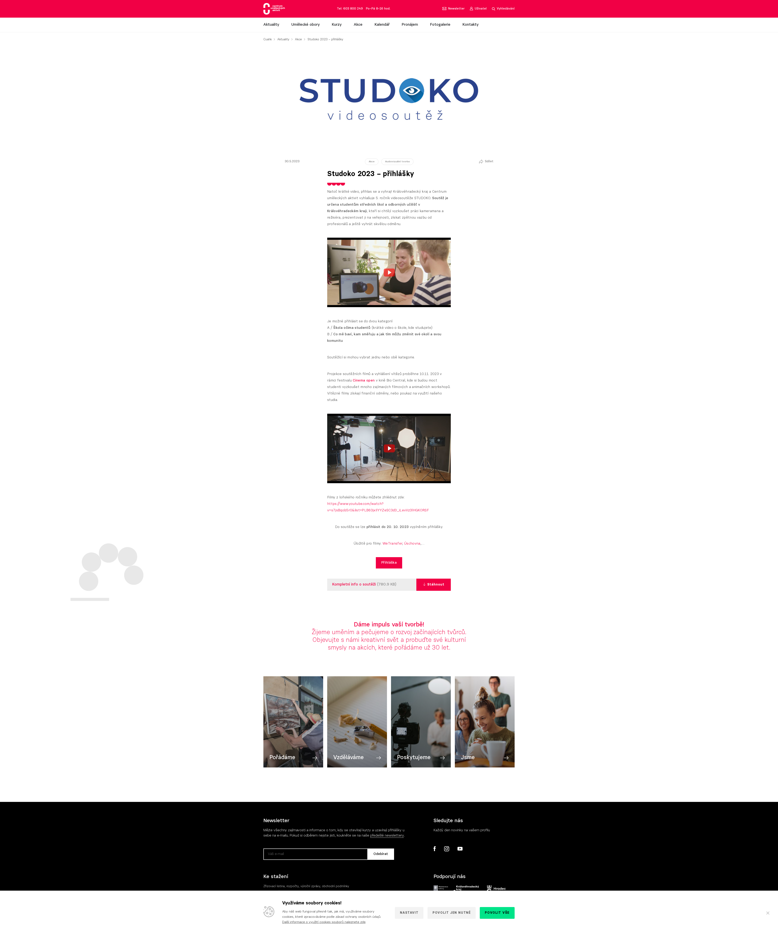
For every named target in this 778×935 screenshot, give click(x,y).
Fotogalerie (440, 25)
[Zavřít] (768, 913)
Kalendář (382, 25)
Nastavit (409, 913)
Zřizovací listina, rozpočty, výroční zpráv (291, 886)
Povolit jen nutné (452, 913)
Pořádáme (282, 758)
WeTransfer (392, 543)
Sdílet (489, 161)
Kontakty (471, 25)
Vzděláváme (348, 758)
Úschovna (412, 543)
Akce (358, 25)
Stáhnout (435, 584)
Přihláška (389, 562)
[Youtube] (459, 849)
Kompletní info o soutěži (354, 585)
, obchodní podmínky (334, 886)
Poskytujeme (414, 758)
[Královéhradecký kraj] (465, 889)
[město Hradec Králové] (496, 889)
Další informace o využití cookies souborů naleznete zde (323, 922)
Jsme (468, 758)
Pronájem (410, 25)
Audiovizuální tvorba (397, 161)
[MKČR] (441, 889)
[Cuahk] (274, 9)
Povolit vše (497, 913)
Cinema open (364, 380)
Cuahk (267, 39)
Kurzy (337, 25)
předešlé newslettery (387, 836)
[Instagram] (446, 849)
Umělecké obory (305, 25)
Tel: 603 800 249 (350, 8)
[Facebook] (435, 848)
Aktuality (271, 25)
